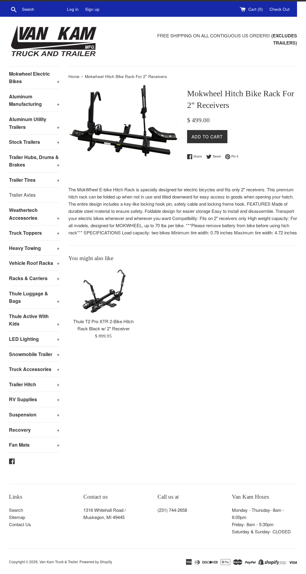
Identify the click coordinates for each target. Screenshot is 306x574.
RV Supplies (34, 399)
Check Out (280, 9)
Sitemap (17, 517)
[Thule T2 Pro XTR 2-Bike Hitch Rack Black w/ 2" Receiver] (103, 291)
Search (16, 510)
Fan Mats (34, 444)
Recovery (34, 429)
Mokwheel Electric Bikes (34, 77)
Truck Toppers (34, 232)
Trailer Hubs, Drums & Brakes (34, 161)
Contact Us (20, 524)
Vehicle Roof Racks (34, 262)
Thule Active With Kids (34, 320)
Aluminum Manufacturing (34, 100)
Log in (73, 9)
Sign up (92, 9)
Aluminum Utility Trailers (34, 123)
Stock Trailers (34, 141)
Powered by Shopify (95, 561)
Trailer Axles (22, 194)
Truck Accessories (34, 369)
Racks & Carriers (34, 278)
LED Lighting (34, 338)
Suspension (34, 414)
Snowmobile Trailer (34, 354)
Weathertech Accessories (34, 214)
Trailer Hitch (34, 384)
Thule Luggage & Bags (34, 297)
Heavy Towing (34, 248)
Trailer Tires (34, 179)
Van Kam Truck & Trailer (58, 561)
